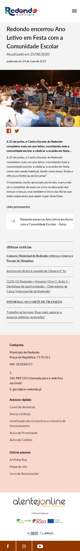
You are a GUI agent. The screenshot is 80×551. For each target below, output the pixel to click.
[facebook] (8, 546)
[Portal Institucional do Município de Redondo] (21, 11)
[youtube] (40, 546)
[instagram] (24, 546)
